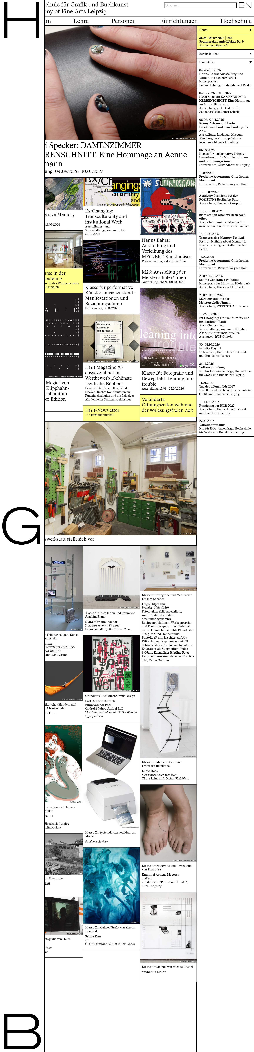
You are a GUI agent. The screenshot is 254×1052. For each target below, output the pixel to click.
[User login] (239, 12)
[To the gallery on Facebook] (245, 12)
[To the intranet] (234, 12)
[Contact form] (250, 12)
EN (245, 5)
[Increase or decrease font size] (230, 12)
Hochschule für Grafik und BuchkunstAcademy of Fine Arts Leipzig (78, 8)
